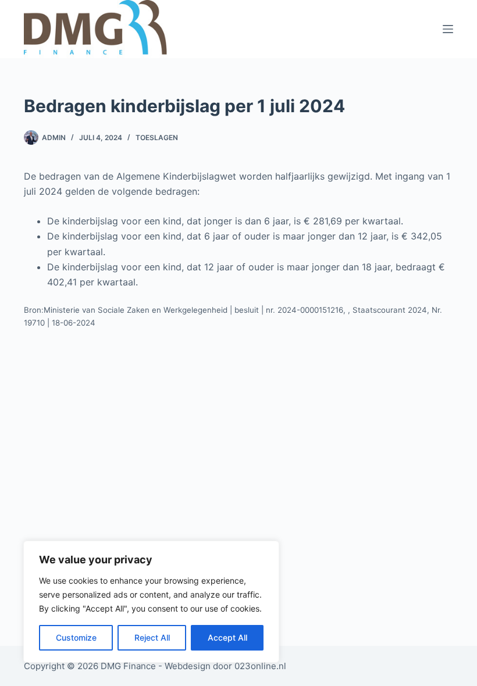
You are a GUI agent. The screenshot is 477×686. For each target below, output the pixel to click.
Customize (76, 637)
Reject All (152, 637)
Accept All (227, 637)
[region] (151, 602)
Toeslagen (157, 137)
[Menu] (448, 29)
